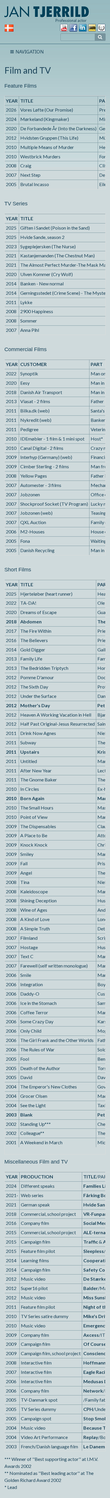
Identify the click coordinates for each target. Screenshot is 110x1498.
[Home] (46, 11)
